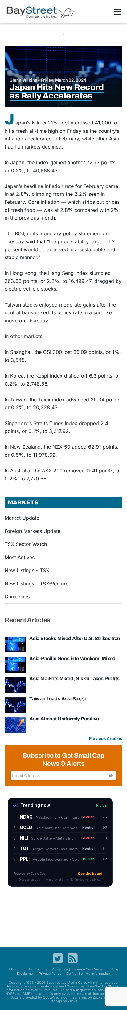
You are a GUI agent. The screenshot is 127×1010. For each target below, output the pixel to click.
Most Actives (20, 557)
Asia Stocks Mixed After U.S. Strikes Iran (74, 638)
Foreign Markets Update (32, 531)
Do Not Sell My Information (88, 973)
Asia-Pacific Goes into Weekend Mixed (72, 658)
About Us (16, 969)
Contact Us (38, 969)
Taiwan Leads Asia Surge (57, 698)
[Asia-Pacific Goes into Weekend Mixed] (15, 664)
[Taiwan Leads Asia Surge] (15, 704)
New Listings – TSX (27, 570)
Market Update (22, 518)
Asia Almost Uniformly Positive (64, 718)
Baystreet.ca (56, 982)
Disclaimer (25, 973)
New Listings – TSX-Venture (36, 583)
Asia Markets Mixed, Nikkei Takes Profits (74, 678)
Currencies (17, 596)
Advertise (60, 969)
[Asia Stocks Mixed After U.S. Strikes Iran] (15, 644)
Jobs (115, 969)
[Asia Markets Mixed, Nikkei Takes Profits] (15, 684)
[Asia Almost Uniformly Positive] (15, 724)
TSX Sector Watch (26, 544)
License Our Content (89, 969)
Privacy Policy (50, 973)
